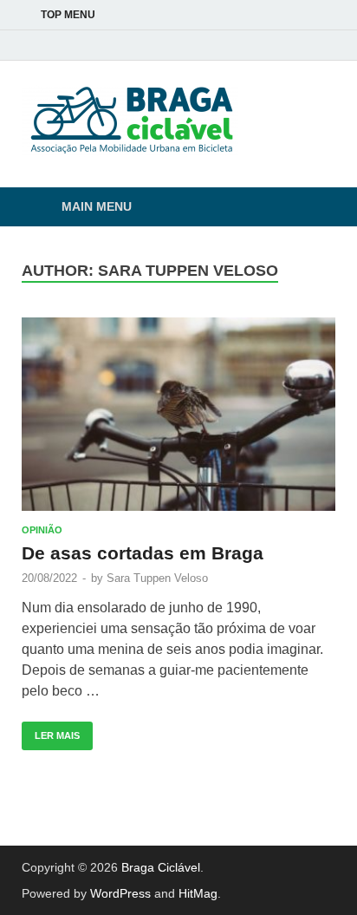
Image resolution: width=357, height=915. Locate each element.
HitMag (197, 893)
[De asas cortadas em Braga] (178, 414)
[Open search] (314, 207)
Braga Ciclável (160, 867)
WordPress (120, 893)
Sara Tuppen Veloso (157, 578)
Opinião (42, 530)
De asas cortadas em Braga (142, 553)
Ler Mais (51, 731)
